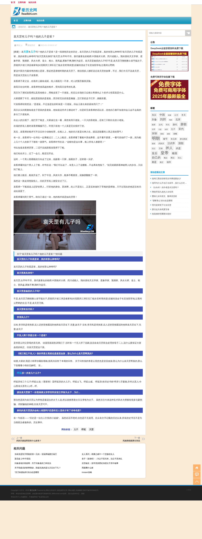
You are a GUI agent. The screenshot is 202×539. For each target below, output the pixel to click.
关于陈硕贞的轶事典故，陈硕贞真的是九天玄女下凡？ (38, 467)
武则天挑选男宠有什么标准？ (28, 440)
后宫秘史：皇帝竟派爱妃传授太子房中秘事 (100, 463)
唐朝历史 (22, 26)
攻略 (175, 133)
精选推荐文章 (62, 490)
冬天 (184, 114)
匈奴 (170, 120)
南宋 (153, 124)
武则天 (161, 143)
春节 (165, 138)
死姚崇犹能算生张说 (131, 440)
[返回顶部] (196, 481)
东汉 (154, 114)
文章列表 (22, 2)
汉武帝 (171, 143)
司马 (167, 124)
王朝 (161, 148)
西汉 (173, 157)
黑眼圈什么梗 (87, 467)
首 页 (13, 2)
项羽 (169, 162)
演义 (153, 148)
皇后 (154, 153)
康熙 (168, 134)
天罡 (25, 51)
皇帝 (165, 152)
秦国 (174, 153)
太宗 (153, 129)
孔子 (173, 129)
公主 (176, 114)
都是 (154, 162)
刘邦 (163, 119)
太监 (159, 129)
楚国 (153, 143)
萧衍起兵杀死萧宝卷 (160, 209)
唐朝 (183, 124)
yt (21, 45)
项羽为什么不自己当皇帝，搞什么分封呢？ (170, 182)
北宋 (177, 119)
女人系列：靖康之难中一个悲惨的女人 (98, 454)
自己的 (156, 157)
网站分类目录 (51, 490)
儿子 (33, 51)
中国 (162, 114)
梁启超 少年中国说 (23, 458)
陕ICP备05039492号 (91, 490)
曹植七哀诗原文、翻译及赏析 (164, 196)
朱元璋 (174, 138)
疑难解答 (79, 490)
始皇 (166, 129)
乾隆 (169, 115)
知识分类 (32, 2)
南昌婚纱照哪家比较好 (161, 213)
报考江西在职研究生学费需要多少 (166, 178)
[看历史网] (25, 5)
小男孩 (188, 490)
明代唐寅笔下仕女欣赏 (161, 204)
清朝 (180, 143)
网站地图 (71, 490)
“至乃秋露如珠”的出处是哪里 (27, 472)
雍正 (161, 162)
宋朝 (154, 133)
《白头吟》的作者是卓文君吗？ (165, 187)
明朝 (156, 138)
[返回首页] (196, 467)
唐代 (175, 124)
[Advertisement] (82, 519)
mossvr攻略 (87, 472)
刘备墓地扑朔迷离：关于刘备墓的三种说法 (33, 463)
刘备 (154, 119)
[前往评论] (196, 474)
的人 (169, 147)
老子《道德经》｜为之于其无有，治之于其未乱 (102, 458)
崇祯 (162, 133)
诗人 (180, 157)
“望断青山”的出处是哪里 (162, 200)
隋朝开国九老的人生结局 (162, 191)
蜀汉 (165, 158)
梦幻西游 (183, 139)
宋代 (181, 129)
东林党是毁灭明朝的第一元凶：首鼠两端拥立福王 (36, 454)
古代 (161, 124)
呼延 (19, 373)
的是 (178, 148)
